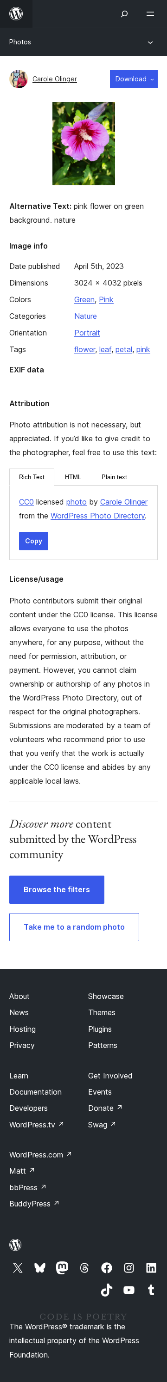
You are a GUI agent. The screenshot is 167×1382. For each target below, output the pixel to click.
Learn (18, 1075)
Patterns (102, 1045)
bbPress (28, 1187)
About (19, 996)
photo (76, 501)
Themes (102, 1012)
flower (84, 349)
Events (100, 1091)
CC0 (26, 501)
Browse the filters (57, 889)
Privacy (22, 1045)
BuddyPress (34, 1203)
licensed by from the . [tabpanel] (83, 508)
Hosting (22, 1029)
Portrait (87, 332)
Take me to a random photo (74, 926)
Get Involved (110, 1075)
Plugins (100, 1029)
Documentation (35, 1091)
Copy (33, 541)
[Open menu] (152, 14)
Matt (22, 1170)
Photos (20, 42)
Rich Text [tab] (32, 477)
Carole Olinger (54, 79)
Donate (105, 1108)
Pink (106, 299)
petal (124, 349)
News (19, 1012)
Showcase (106, 996)
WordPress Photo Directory (98, 515)
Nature (85, 316)
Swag (102, 1124)
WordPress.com (40, 1154)
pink (143, 349)
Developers (28, 1108)
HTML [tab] (73, 477)
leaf (105, 349)
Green (84, 299)
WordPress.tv (36, 1124)
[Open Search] (124, 14)
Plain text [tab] (114, 477)
